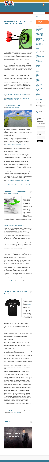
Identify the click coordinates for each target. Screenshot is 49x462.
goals (28, 98)
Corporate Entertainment (40, 57)
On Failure (7, 421)
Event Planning (39, 61)
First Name (39, 129)
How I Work (38, 66)
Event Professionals (40, 62)
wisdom (5, 452)
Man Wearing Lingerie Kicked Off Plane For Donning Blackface (40, 32)
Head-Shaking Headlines (40, 64)
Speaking (38, 94)
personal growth (10, 99)
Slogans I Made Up (39, 93)
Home (5, 13)
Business (8, 450)
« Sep (37, 112)
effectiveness (25, 98)
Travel (37, 96)
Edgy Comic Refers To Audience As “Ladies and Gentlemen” (40, 42)
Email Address (40, 124)
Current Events (39, 59)
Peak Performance (10, 98)
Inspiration (9, 184)
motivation (27, 184)
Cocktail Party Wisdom (40, 56)
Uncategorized (38, 98)
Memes (37, 75)
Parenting (38, 81)
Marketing (38, 71)
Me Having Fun (39, 73)
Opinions (37, 80)
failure (22, 450)
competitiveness (25, 284)
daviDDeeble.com (11, 180)
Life (11, 184)
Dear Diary (38, 60)
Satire (37, 91)
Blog (16, 13)
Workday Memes (39, 99)
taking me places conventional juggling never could (15, 144)
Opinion (37, 79)
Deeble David (17, 25)
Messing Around (39, 76)
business (18, 450)
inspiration (5, 99)
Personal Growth (16, 98)
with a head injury (17, 412)
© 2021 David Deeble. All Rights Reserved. (24, 457)
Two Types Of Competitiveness (15, 191)
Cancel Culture (39, 54)
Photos (37, 85)
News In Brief (38, 78)
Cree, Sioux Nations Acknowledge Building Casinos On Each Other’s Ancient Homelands (40, 37)
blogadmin (16, 193)
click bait (37, 55)
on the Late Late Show (17, 282)
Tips (37, 95)
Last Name (39, 134)
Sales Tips (38, 90)
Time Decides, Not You (12, 105)
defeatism (24, 414)
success (15, 416)
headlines (38, 65)
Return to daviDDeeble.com (9, 92)
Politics (37, 86)
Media (37, 74)
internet (37, 69)
